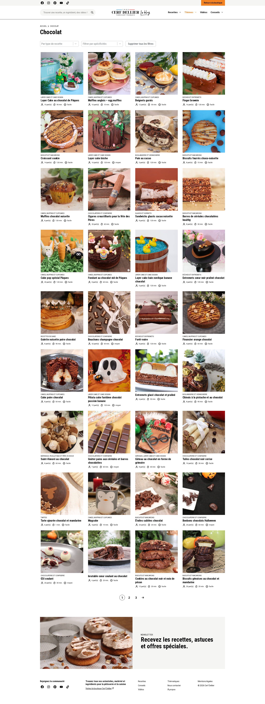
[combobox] (59, 44)
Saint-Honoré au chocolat (55, 459)
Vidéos (203, 12)
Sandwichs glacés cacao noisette (154, 216)
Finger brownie (191, 100)
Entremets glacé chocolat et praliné (155, 395)
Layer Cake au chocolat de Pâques (60, 100)
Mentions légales (205, 681)
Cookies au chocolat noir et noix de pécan (154, 580)
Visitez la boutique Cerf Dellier (99, 688)
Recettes (173, 12)
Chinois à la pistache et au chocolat (203, 397)
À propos (171, 689)
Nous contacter (174, 685)
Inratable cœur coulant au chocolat (107, 576)
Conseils (215, 12)
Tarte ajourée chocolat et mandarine (61, 520)
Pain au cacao (143, 158)
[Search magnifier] (92, 12)
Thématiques (173, 681)
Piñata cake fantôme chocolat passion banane (105, 399)
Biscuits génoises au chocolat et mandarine (201, 580)
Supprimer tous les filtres (140, 43)
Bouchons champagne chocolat (105, 339)
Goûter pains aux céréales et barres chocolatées (108, 460)
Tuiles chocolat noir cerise (197, 459)
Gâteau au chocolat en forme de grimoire (153, 460)
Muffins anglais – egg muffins (105, 100)
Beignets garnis (144, 100)
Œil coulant (47, 578)
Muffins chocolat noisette (55, 216)
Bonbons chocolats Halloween (199, 520)
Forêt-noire (141, 339)
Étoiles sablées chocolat (149, 520)
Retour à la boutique (213, 3)
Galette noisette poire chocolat (58, 339)
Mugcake (93, 520)
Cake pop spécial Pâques (55, 277)
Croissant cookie (50, 158)
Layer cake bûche (98, 158)
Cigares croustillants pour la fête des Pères (109, 218)
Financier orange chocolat (197, 339)
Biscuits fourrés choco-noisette (200, 158)
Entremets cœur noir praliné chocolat (203, 277)
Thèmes (189, 12)
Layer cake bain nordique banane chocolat (153, 279)
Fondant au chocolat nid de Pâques (107, 277)
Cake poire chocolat (52, 397)
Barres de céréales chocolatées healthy (200, 218)
